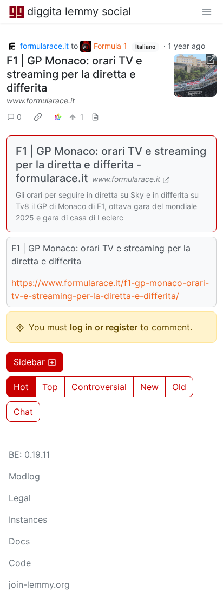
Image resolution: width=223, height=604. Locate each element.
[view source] (95, 117)
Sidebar (29, 361)
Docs (19, 541)
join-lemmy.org (39, 584)
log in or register (103, 327)
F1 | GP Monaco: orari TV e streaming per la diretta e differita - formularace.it (111, 165)
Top (50, 386)
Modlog (24, 476)
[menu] (206, 11)
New (149, 386)
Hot (21, 386)
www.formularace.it (40, 100)
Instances (28, 519)
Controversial (99, 386)
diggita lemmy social (79, 11)
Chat (23, 411)
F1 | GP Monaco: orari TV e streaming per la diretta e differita (74, 74)
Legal (20, 497)
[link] (38, 116)
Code (20, 562)
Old (179, 386)
